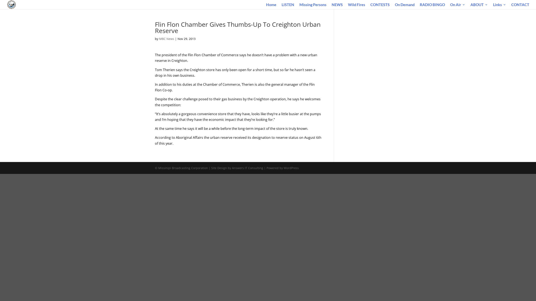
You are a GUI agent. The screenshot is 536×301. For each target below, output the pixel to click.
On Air (455, 5)
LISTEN (288, 5)
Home (271, 5)
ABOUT (477, 5)
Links (497, 5)
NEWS (337, 5)
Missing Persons (312, 5)
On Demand (405, 5)
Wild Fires (356, 5)
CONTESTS (380, 5)
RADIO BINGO (432, 5)
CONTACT (520, 5)
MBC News (166, 39)
